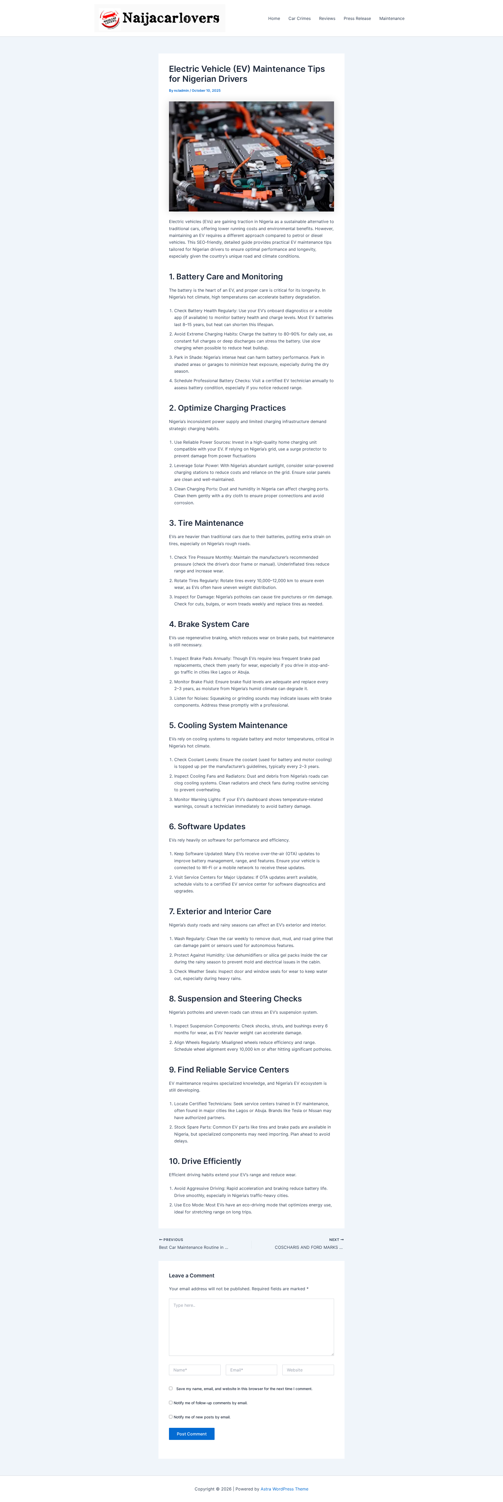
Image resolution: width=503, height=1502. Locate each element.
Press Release (357, 18)
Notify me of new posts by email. (202, 1417)
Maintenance (391, 18)
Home (274, 18)
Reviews (327, 18)
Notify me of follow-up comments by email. (211, 1403)
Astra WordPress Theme (284, 1489)
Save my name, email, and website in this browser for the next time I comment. (244, 1388)
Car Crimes (299, 18)
